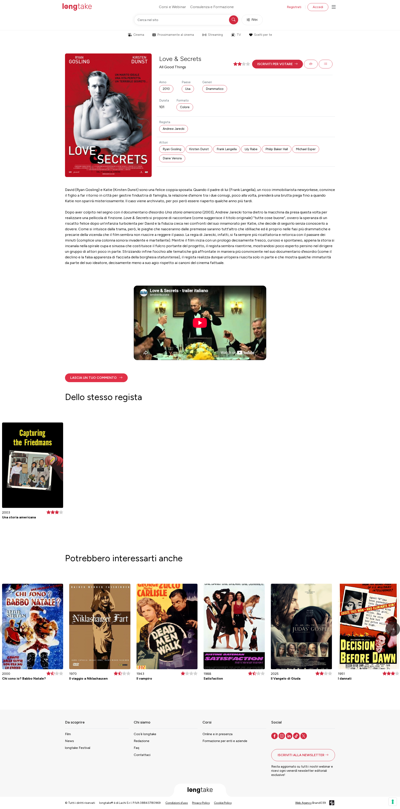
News (69, 741)
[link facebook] (275, 735)
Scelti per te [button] (263, 35)
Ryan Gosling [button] (172, 149)
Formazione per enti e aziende (224, 741)
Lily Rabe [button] (251, 149)
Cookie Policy (223, 803)
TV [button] (239, 35)
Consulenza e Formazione (212, 7)
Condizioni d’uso (176, 803)
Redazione (141, 741)
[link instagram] (282, 735)
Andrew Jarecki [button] (173, 129)
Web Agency (303, 803)
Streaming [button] (215, 35)
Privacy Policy (201, 803)
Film (68, 734)
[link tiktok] (296, 735)
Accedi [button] (318, 7)
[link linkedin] (289, 735)
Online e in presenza (217, 734)
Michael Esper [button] (306, 149)
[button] (277, 64)
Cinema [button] (138, 35)
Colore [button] (185, 107)
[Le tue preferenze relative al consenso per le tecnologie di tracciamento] (393, 802)
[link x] (304, 735)
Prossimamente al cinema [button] (175, 35)
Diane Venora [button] (172, 158)
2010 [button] (166, 89)
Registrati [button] (294, 7)
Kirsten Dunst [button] (199, 149)
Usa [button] (187, 89)
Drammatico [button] (215, 89)
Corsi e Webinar (172, 7)
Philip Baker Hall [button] (276, 149)
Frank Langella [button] (227, 149)
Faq (136, 748)
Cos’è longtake (145, 734)
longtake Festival (77, 748)
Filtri (254, 20)
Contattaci (142, 755)
